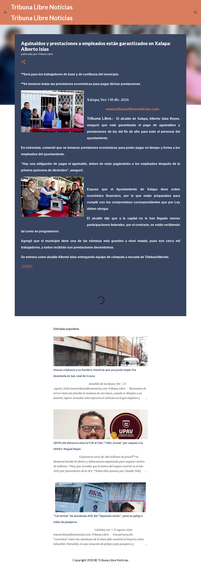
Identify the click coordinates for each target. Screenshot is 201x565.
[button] (23, 62)
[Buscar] (195, 12)
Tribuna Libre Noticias (42, 7)
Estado (27, 266)
